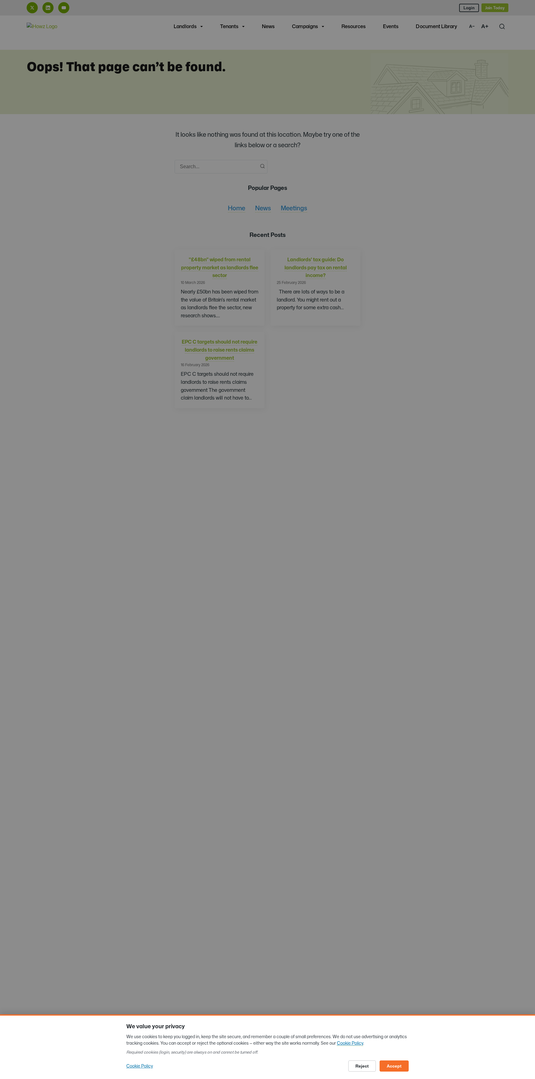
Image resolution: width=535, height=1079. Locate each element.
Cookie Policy (350, 1043)
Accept (394, 1066)
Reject (362, 1066)
